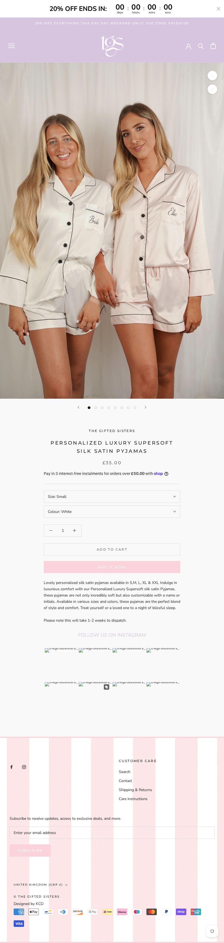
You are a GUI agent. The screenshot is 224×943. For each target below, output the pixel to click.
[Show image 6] (121, 407)
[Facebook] (11, 767)
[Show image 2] (95, 407)
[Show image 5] (115, 407)
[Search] (201, 46)
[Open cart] (213, 46)
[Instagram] (24, 767)
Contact (125, 780)
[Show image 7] (128, 407)
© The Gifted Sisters (37, 896)
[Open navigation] (11, 45)
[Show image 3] (102, 407)
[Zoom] (212, 75)
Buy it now (112, 567)
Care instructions (133, 798)
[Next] (145, 407)
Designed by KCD (28, 903)
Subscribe (30, 850)
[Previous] (78, 407)
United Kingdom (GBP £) (38, 884)
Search (124, 771)
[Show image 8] (135, 407)
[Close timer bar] (218, 9)
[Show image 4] (108, 407)
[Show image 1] (89, 407)
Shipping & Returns (135, 789)
